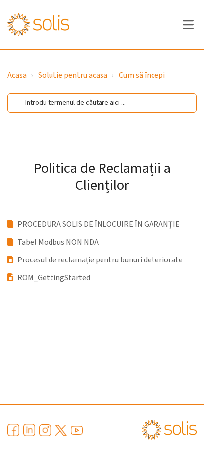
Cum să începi (142, 75)
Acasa (17, 75)
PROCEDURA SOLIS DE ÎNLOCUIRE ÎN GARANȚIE (98, 224)
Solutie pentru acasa (72, 75)
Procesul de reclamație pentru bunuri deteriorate (100, 260)
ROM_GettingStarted (53, 277)
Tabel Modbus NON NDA (58, 242)
